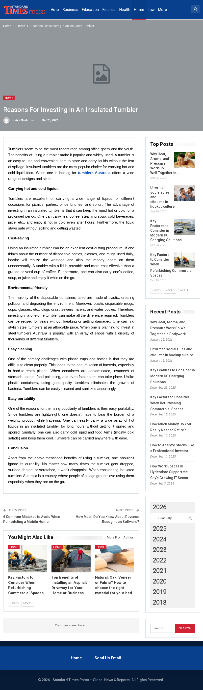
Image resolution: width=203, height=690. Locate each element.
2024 (160, 539)
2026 (160, 507)
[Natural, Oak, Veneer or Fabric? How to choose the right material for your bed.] (114, 558)
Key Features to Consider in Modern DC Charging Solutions (172, 376)
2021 (160, 570)
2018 (160, 602)
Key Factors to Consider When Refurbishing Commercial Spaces (169, 403)
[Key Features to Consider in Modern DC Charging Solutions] (184, 227)
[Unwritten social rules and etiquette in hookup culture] (184, 193)
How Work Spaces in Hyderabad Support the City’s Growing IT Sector (169, 472)
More (162, 9)
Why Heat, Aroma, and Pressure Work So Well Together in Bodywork (168, 328)
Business (70, 9)
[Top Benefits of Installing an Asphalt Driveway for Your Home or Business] (71, 558)
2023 (160, 549)
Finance (109, 9)
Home (139, 9)
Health (124, 9)
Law (151, 9)
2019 (160, 591)
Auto (55, 9)
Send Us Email (108, 658)
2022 (160, 560)
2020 (160, 581)
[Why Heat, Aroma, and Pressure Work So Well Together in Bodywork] (184, 160)
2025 (160, 528)
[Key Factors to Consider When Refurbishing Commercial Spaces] (27, 558)
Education (90, 9)
